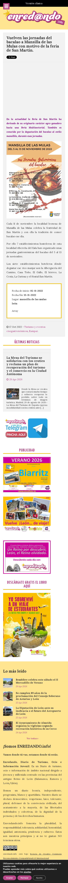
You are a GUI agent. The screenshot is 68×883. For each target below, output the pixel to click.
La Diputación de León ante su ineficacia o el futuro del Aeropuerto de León (38, 710)
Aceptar (9, 878)
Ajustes (39, 878)
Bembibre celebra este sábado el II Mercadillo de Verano (37, 681)
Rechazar (24, 878)
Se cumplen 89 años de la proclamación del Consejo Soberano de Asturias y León (38, 696)
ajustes (27, 872)
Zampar (33, 331)
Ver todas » (32, 738)
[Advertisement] (34, 88)
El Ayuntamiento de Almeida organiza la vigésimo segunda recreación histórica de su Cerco (36, 725)
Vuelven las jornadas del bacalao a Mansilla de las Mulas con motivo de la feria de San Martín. (32, 44)
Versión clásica (34, 3)
